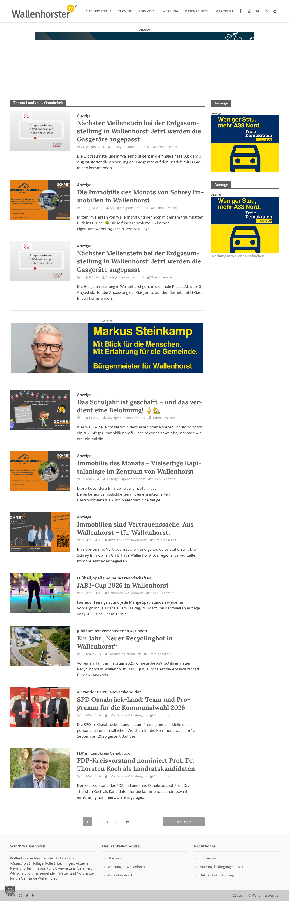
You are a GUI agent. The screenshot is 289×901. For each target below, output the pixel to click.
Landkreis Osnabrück (125, 654)
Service (145, 11)
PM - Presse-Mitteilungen (128, 715)
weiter (182, 821)
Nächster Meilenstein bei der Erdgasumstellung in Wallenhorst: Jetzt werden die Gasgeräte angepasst (139, 128)
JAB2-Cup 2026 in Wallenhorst (123, 582)
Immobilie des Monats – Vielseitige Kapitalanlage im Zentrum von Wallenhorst (139, 464)
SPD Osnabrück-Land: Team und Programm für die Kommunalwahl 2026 (133, 700)
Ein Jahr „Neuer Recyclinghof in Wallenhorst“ (125, 639)
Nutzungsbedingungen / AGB (222, 866)
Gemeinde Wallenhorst (125, 593)
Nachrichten (97, 11)
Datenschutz (196, 11)
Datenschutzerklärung (217, 875)
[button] (10, 891)
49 (127, 821)
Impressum (223, 11)
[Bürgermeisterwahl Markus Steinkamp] (107, 347)
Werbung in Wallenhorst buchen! (238, 256)
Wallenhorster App (121, 875)
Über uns (114, 858)
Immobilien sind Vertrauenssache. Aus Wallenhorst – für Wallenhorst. (135, 525)
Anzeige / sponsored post (131, 147)
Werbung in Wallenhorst (126, 866)
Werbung (170, 11)
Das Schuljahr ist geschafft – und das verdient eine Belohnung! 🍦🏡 (140, 403)
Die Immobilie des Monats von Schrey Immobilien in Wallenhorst (140, 193)
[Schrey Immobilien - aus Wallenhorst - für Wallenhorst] (144, 59)
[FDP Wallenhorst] (245, 143)
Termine (125, 11)
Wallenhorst (20, 863)
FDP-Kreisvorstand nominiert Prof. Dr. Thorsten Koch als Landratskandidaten (136, 761)
